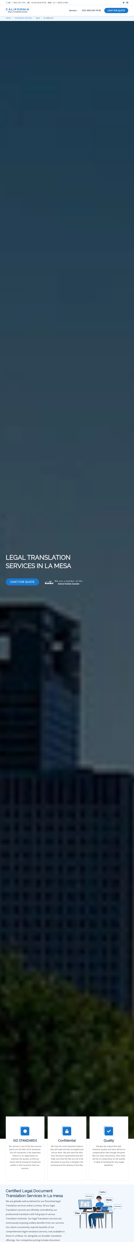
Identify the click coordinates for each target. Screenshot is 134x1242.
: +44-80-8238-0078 (36, 3)
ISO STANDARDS (25, 1140)
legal (38, 18)
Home (8, 18)
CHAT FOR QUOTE (116, 10)
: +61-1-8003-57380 (58, 3)
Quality (109, 1140)
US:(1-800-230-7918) (91, 10)
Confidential (67, 1140)
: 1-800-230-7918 (17, 3)
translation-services (23, 18)
